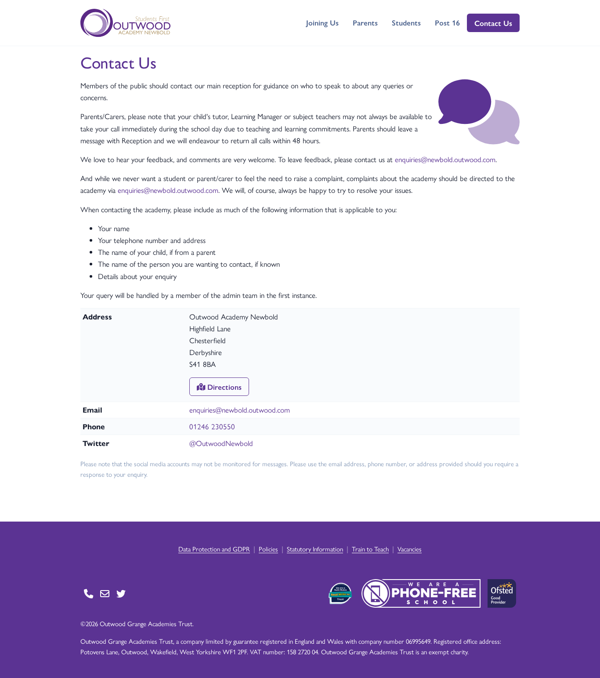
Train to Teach (370, 548)
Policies (268, 548)
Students (406, 22)
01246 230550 (212, 426)
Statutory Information (315, 548)
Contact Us (493, 23)
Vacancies (410, 548)
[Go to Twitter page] (121, 593)
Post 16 (447, 22)
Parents (365, 22)
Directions (223, 386)
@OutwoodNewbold (221, 443)
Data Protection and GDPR (214, 548)
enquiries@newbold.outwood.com (445, 159)
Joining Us (322, 22)
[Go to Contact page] (88, 593)
